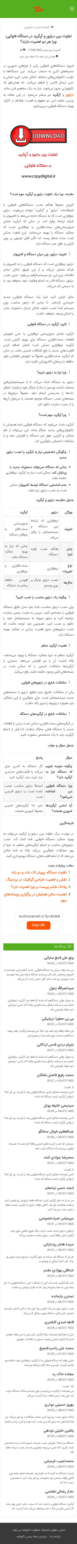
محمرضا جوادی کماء (59, 1158)
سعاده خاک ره (63, 1374)
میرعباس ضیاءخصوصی (56, 1218)
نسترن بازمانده (63, 1296)
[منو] (72, 10)
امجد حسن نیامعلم (59, 1188)
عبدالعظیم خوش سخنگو (56, 1132)
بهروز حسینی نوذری (59, 1405)
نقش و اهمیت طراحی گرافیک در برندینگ (36, 880)
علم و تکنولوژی (32, 27)
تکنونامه (46, 27)
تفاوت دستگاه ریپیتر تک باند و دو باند (39, 873)
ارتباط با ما (55, 1536)
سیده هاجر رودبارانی (59, 1244)
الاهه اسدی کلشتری (59, 1322)
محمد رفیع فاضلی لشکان (55, 1075)
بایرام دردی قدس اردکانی (55, 1045)
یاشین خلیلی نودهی (59, 1431)
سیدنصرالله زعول (61, 988)
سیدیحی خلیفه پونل (59, 1106)
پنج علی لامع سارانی (59, 958)
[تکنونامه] (38, 9)
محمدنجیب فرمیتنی (59, 1461)
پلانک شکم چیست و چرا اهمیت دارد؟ (39, 887)
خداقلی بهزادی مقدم (59, 1270)
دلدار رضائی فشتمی (59, 1492)
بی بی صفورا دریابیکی (58, 1019)
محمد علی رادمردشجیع (56, 1348)
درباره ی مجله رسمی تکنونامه (32, 1536)
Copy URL (38, 925)
